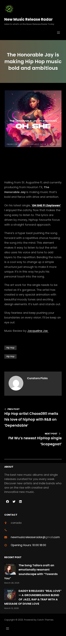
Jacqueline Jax (38, 331)
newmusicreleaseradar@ (28, 537)
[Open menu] (58, 32)
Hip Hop (10, 347)
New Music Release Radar (28, 19)
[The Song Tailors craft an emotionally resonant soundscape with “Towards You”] (10, 569)
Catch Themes (45, 619)
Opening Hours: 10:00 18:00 (28, 545)
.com (56, 537)
